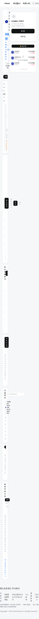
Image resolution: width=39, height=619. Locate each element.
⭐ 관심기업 (23, 46)
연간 (15, 203)
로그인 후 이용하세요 (23, 60)
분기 (19, 203)
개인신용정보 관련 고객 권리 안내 (17, 597)
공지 (7, 506)
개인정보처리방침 (6, 597)
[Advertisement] (19, 176)
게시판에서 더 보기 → (5, 568)
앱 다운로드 (37, 597)
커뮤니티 (26, 3)
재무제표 (6, 203)
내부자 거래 (6, 342)
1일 (4, 94)
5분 (4, 87)
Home (7, 3)
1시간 (3, 90)
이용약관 (0, 597)
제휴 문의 (31, 597)
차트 (6, 77)
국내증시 (16, 3)
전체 (7, 500)
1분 (4, 84)
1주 (4, 97)
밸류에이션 (11, 203)
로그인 (23, 31)
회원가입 (22, 36)
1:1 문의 (26, 597)
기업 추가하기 (23, 69)
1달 (4, 101)
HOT (7, 503)
